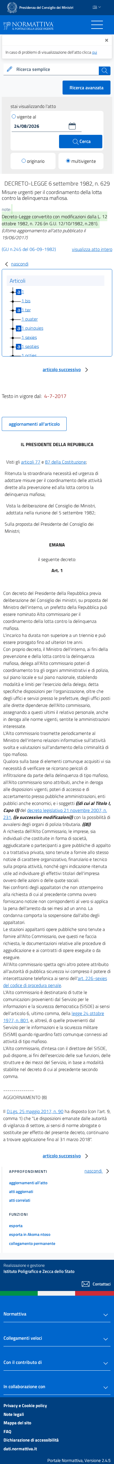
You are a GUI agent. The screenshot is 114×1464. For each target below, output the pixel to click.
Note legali (14, 1414)
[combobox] (57, 69)
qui (94, 52)
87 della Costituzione (65, 461)
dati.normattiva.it (20, 1448)
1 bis (25, 300)
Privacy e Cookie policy (25, 1405)
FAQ (7, 1431)
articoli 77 (30, 461)
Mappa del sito (17, 1422)
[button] (72, 126)
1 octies (29, 355)
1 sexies (29, 336)
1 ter (26, 309)
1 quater (29, 318)
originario (35, 161)
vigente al (26, 116)
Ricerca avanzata (86, 87)
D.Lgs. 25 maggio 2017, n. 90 (35, 1111)
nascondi (19, 263)
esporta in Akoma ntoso (29, 1234)
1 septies (30, 346)
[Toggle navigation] (97, 25)
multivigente (83, 161)
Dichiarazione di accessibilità (31, 1440)
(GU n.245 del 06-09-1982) (29, 249)
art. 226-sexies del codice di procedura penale (55, 982)
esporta (16, 1225)
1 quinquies (32, 327)
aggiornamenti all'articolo (34, 423)
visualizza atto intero (92, 249)
